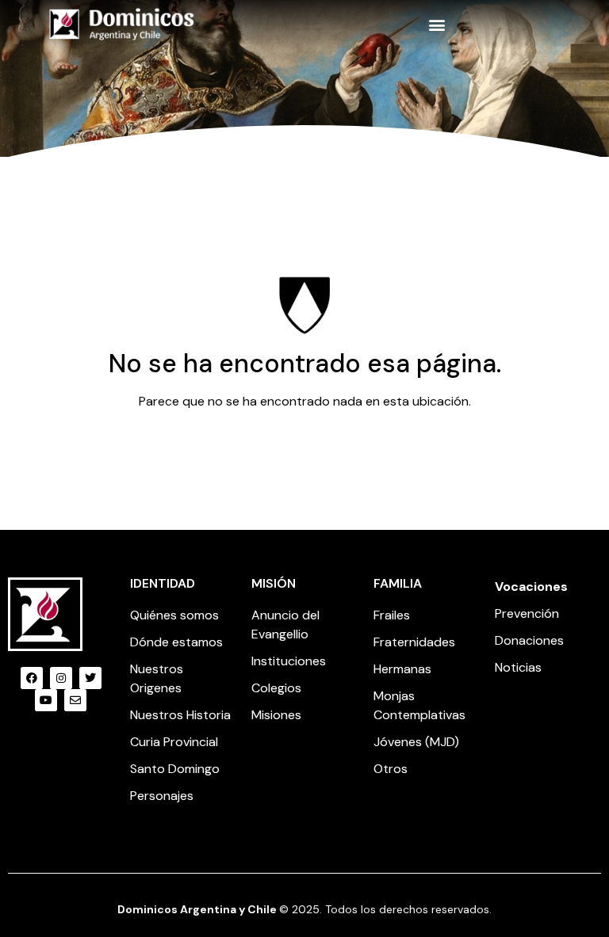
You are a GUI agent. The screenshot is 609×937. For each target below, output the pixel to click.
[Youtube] (46, 700)
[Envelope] (75, 700)
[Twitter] (90, 678)
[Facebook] (32, 678)
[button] (437, 24)
